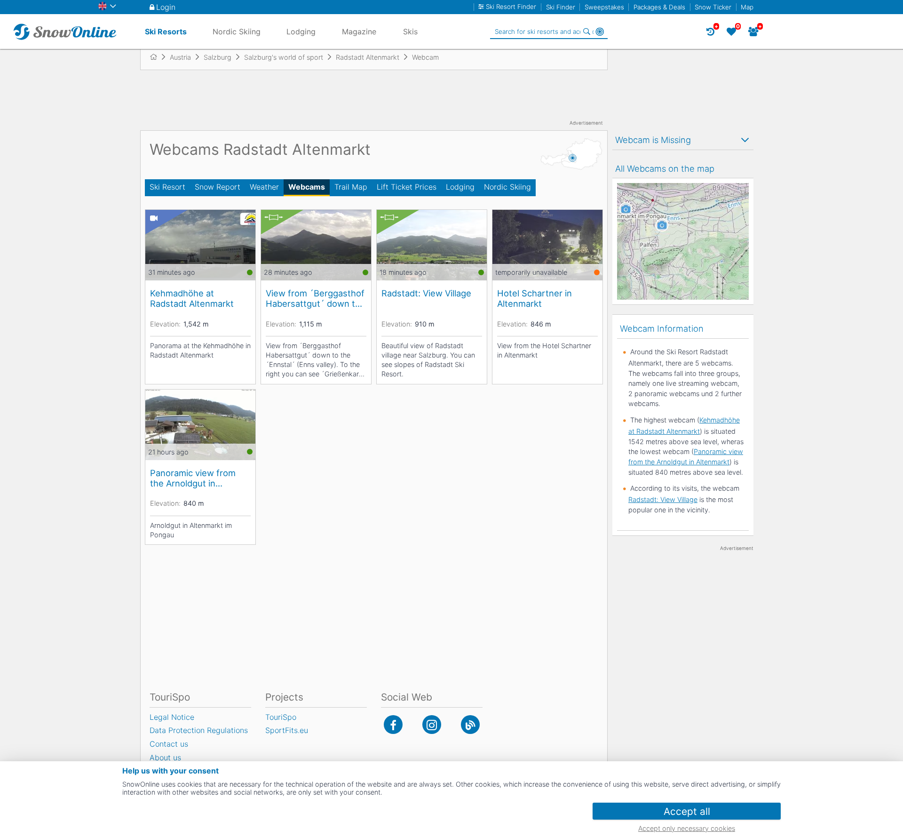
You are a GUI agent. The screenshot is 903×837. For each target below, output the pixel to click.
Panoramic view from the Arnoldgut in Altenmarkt (193, 478)
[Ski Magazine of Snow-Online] (470, 724)
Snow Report (217, 186)
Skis (410, 31)
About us (165, 757)
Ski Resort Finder (511, 6)
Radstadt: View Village (426, 293)
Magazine (359, 31)
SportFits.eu (286, 730)
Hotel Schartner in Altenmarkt (534, 298)
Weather (264, 186)
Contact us (169, 744)
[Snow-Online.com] (65, 31)
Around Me (600, 31)
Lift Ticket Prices (406, 186)
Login (165, 7)
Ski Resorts (166, 31)
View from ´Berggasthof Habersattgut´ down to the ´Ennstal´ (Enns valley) (315, 298)
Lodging (460, 186)
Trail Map (350, 186)
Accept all (687, 811)
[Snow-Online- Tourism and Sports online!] (157, 57)
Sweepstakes (604, 7)
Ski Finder (560, 7)
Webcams (306, 186)
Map (747, 7)
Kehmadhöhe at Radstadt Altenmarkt (192, 298)
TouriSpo (280, 717)
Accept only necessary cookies (686, 828)
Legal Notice (172, 717)
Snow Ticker (713, 7)
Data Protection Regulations (199, 730)
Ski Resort (167, 186)
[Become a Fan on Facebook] (393, 724)
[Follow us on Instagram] (431, 724)
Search (586, 31)
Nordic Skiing (507, 186)
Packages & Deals (659, 7)
